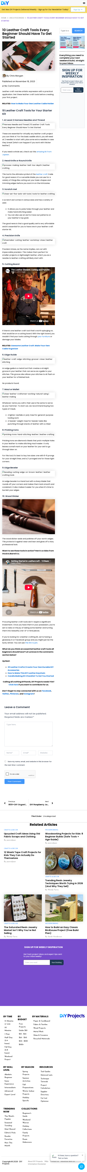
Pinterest (14, 693)
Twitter (5, 693)
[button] (84, 3)
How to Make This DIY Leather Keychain (26, 673)
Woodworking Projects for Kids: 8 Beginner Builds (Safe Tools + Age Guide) (64, 836)
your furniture (44, 336)
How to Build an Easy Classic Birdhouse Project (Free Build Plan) (62, 930)
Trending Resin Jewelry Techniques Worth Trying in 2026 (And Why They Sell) (64, 883)
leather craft (42, 174)
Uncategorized (16, 18)
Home (3, 18)
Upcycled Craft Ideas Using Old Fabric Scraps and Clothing (22, 835)
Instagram (29, 693)
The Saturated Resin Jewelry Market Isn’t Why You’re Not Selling (20, 930)
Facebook (46, 691)
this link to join (31, 642)
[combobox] (65, 30)
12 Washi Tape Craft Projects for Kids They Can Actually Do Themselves (22, 855)
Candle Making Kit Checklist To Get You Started (31, 676)
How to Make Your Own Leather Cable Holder (32, 103)
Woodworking (51, 830)
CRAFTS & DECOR (11, 830)
